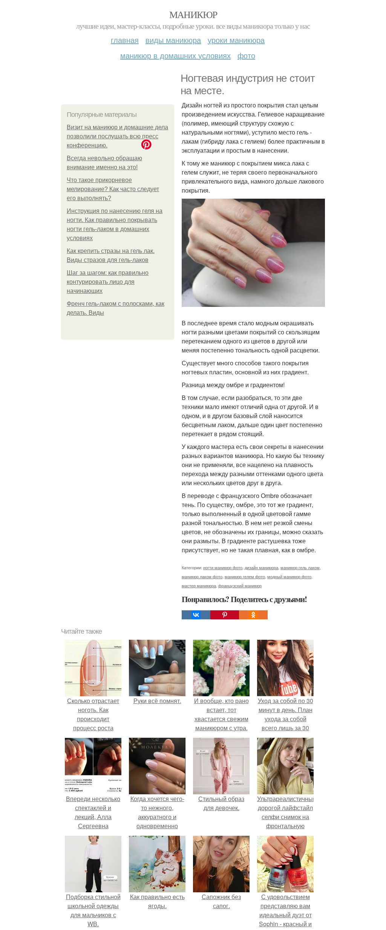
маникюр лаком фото (202, 576)
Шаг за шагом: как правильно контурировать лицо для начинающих (108, 282)
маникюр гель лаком (300, 567)
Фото (246, 55)
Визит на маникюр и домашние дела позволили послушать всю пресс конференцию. (117, 136)
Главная (125, 39)
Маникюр (193, 14)
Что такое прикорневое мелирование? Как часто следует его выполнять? (113, 189)
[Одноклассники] (253, 614)
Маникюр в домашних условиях (175, 55)
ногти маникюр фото (222, 567)
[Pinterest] (224, 614)
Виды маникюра (173, 39)
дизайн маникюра (261, 567)
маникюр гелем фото (245, 576)
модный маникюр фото (289, 576)
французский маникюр (240, 585)
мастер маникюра (199, 585)
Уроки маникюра (236, 39)
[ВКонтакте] (196, 614)
